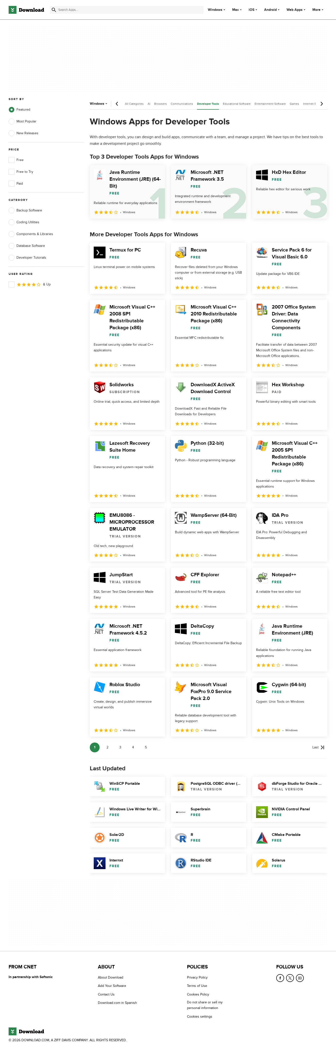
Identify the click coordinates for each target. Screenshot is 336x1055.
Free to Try (24, 172)
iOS (251, 10)
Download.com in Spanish (117, 1003)
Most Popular (26, 121)
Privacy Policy (197, 977)
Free (20, 160)
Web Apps (295, 10)
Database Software (30, 246)
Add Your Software (112, 986)
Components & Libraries (34, 234)
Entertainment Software (270, 103)
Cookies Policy (198, 994)
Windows (215, 10)
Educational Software (237, 103)
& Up (47, 284)
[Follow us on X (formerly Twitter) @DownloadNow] (290, 978)
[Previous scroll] (117, 104)
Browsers (160, 103)
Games (294, 103)
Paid (19, 183)
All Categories (134, 103)
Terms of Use (197, 986)
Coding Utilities (27, 222)
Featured (23, 109)
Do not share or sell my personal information (205, 1005)
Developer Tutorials (31, 257)
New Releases (27, 133)
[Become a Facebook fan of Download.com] (280, 978)
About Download (110, 977)
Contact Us (106, 994)
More (316, 10)
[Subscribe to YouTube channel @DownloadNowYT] (300, 978)
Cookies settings (199, 1016)
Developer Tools (208, 104)
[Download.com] (26, 10)
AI (149, 103)
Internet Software (314, 103)
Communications (182, 103)
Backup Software (29, 210)
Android (270, 10)
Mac (235, 10)
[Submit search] (54, 10)
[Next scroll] (321, 104)
